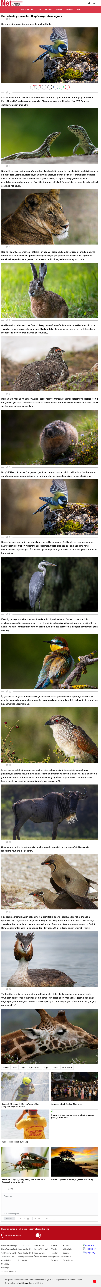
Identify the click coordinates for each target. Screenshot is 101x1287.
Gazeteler (67, 1256)
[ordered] (35, 1218)
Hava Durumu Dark (9, 1249)
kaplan (46, 1067)
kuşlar (56, 1067)
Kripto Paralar (57, 1256)
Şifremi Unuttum (8, 1271)
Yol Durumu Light (8, 1253)
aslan (15, 1067)
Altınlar (54, 1245)
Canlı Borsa (39, 1245)
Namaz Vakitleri (40, 1249)
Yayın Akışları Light (26, 1249)
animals (6, 1067)
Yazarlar (66, 1253)
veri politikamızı (22, 1283)
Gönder (9, 1218)
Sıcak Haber (68, 1260)
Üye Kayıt (5, 1267)
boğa (23, 1067)
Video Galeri (68, 1249)
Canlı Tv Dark (23, 1245)
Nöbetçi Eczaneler (26, 1256)
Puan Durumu (40, 1253)
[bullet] (39, 1218)
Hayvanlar (48, 9)
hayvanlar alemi (34, 1067)
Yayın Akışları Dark (25, 1253)
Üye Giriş (5, 1264)
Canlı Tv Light (7, 1260)
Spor (78, 9)
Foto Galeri (67, 1245)
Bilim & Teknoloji (27, 9)
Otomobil (69, 9)
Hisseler (54, 1253)
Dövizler (54, 1249)
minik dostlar (67, 1067)
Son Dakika (22, 1260)
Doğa (39, 9)
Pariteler (54, 1260)
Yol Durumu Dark (8, 1256)
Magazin (59, 9)
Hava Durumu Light (9, 1245)
